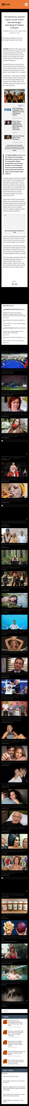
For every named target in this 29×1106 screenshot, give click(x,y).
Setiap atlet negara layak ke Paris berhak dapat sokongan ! (13, 331)
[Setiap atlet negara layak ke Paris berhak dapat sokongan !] (14, 328)
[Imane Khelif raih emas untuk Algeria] (14, 320)
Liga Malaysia (18, 1027)
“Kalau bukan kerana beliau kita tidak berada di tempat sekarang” (14, 1095)
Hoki (16, 1047)
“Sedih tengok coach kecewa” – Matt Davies (13, 1101)
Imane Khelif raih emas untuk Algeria (14, 323)
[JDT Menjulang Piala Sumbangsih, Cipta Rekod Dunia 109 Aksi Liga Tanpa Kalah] (5, 1022)
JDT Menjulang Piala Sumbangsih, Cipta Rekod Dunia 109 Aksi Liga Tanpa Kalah (15, 1023)
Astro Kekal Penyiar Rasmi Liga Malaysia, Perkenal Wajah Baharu (16, 1053)
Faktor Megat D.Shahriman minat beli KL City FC (14, 1081)
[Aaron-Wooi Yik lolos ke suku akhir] (14, 337)
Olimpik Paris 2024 (15, 33)
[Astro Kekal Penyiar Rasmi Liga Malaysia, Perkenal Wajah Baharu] (5, 1052)
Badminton (17, 1037)
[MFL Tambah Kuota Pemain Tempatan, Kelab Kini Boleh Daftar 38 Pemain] (5, 1061)
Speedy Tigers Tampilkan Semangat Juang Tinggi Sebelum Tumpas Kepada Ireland (15, 1043)
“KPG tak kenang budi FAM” (10, 1076)
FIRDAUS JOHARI (13, 31)
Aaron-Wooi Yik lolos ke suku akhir (13, 340)
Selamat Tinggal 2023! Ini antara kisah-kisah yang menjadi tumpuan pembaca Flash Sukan (14, 1088)
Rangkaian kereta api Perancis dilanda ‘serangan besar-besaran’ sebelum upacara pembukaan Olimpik (14, 314)
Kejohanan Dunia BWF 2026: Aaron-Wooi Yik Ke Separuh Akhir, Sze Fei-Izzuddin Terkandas (15, 1033)
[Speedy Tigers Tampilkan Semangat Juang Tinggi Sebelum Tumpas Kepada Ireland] (5, 1042)
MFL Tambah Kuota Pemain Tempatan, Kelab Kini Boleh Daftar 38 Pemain (16, 1061)
